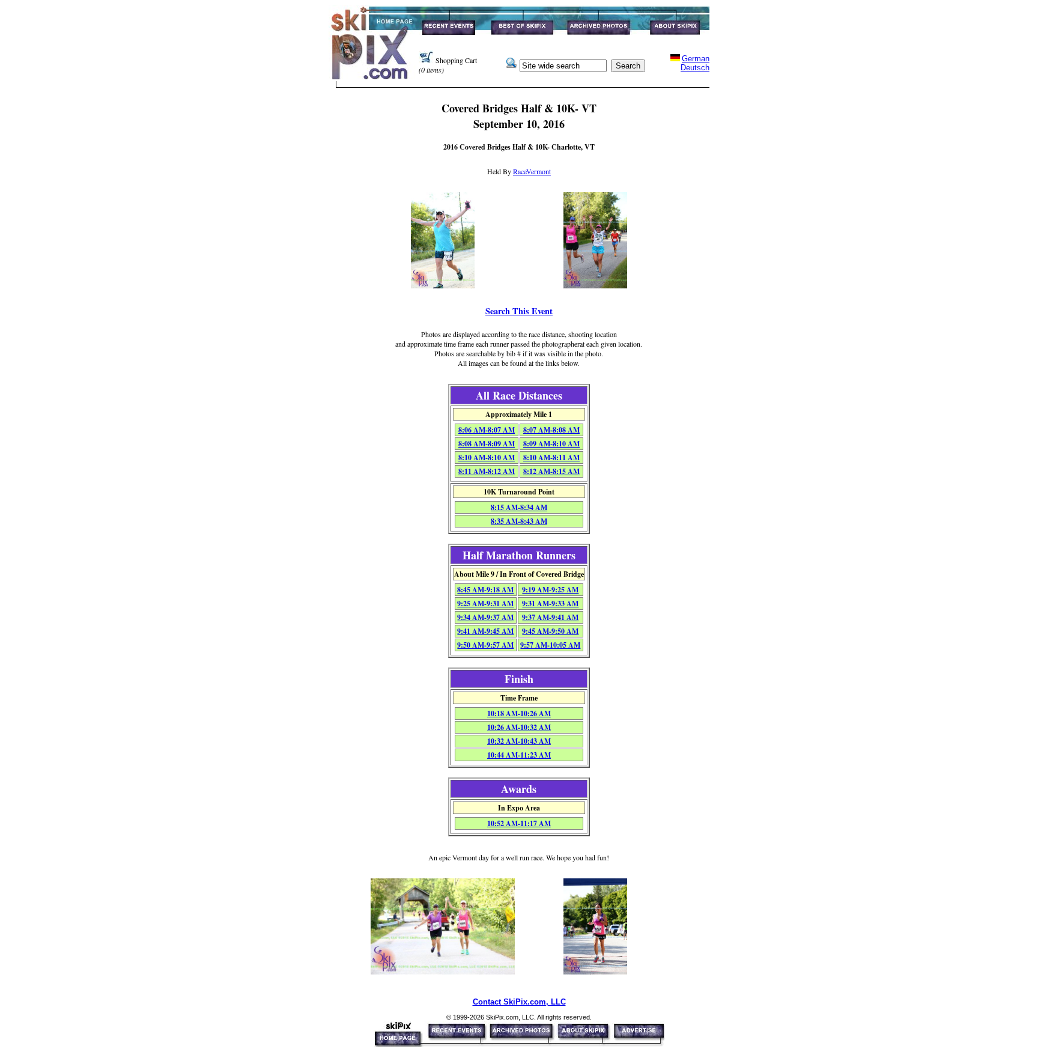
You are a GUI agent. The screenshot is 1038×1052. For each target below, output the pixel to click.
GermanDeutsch (695, 63)
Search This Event (519, 311)
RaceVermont (532, 171)
